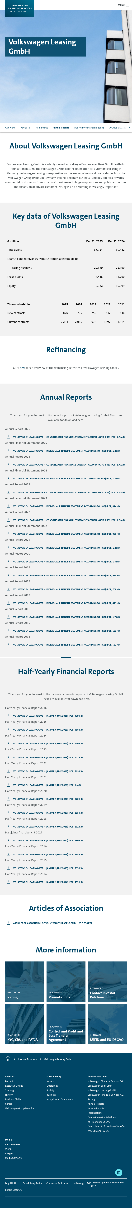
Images (9, 1153)
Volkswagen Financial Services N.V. (105, 1094)
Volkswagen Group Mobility (19, 1108)
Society (50, 1090)
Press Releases (12, 1144)
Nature (50, 1081)
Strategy (9, 1090)
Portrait (9, 1081)
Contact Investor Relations (102, 1117)
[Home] (8, 1059)
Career (8, 1103)
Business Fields (13, 1099)
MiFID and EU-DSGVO (99, 1121)
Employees (52, 1085)
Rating (91, 1099)
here (22, 368)
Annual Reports (61, 127)
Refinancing (41, 127)
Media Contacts (13, 1158)
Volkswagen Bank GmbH (100, 1085)
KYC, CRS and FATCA (98, 1130)
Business (51, 1094)
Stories (8, 1149)
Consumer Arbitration (57, 1183)
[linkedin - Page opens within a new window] (118, 1172)
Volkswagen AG (82, 1183)
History (9, 1094)
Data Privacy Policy (32, 1183)
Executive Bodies (14, 1085)
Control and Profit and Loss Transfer (106, 1126)
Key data (25, 127)
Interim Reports (96, 1108)
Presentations (95, 1112)
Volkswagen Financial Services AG (105, 1081)
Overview (10, 127)
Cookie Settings (13, 1190)
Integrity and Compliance (60, 1099)
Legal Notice (11, 1183)
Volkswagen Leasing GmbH (102, 1090)
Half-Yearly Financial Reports (89, 127)
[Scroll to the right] (129, 127)
